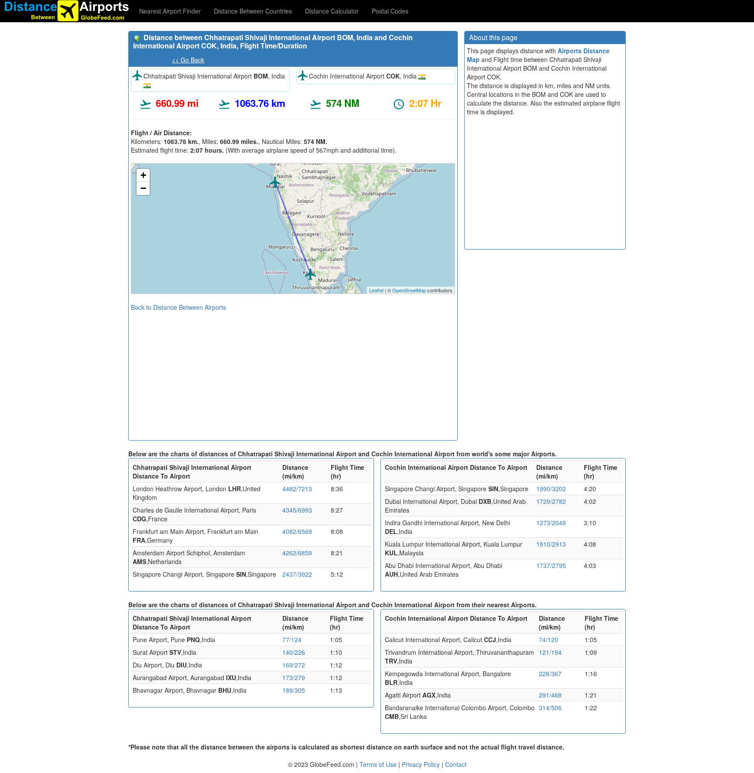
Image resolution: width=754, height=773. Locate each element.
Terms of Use (379, 764)
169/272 (293, 664)
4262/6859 (297, 552)
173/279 (293, 677)
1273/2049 (551, 522)
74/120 (548, 639)
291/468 (550, 695)
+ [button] (143, 175)
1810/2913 (551, 544)
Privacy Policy (422, 764)
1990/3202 (551, 488)
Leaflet (376, 290)
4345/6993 (297, 510)
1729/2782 (551, 501)
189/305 (293, 690)
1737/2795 (551, 565)
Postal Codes (390, 11)
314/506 (550, 707)
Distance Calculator (332, 11)
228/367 (550, 673)
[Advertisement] (293, 372)
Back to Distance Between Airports (178, 307)
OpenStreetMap (409, 290)
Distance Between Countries (253, 11)
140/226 (293, 652)
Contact (455, 764)
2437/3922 (297, 574)
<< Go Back (188, 59)
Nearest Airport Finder (170, 11)
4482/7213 (297, 488)
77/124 (292, 639)
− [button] (143, 188)
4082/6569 (297, 531)
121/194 (550, 652)
